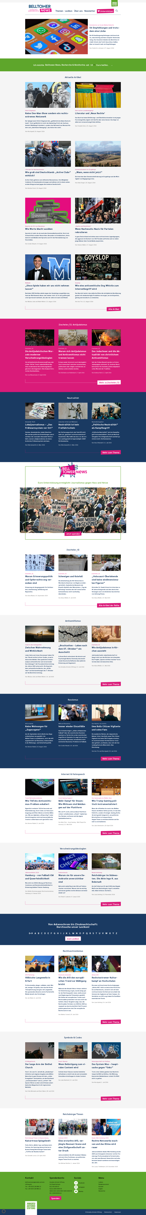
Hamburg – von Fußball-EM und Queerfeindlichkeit (39, 876)
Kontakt (101, 1186)
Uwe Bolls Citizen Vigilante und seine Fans (106, 727)
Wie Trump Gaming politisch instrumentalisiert (104, 801)
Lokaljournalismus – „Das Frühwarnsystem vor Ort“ (39, 425)
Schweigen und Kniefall (70, 575)
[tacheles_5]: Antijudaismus (73, 324)
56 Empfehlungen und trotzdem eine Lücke (104, 28)
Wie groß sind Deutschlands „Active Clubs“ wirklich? (48, 173)
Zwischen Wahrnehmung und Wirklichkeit (38, 648)
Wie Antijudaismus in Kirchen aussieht (105, 648)
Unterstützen (106, 11)
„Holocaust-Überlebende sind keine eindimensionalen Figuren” (105, 578)
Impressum (117, 1212)
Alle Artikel (113, 309)
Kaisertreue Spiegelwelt (38, 1139)
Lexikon (68, 10)
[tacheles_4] (73, 549)
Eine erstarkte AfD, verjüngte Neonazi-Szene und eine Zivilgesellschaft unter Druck (72, 1144)
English (101, 1189)
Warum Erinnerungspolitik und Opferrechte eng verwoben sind (39, 578)
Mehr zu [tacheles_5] (109, 382)
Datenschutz (108, 1212)
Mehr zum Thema (110, 452)
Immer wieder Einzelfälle (71, 725)
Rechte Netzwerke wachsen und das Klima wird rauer (105, 1143)
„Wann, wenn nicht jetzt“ (88, 171)
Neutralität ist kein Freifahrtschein (68, 425)
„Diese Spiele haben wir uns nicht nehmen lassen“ (47, 286)
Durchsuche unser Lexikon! (73, 926)
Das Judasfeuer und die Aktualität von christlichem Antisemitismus (106, 353)
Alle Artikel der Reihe (109, 605)
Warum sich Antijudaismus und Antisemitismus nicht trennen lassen (72, 353)
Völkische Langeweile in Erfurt (37, 978)
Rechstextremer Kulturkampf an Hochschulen (104, 978)
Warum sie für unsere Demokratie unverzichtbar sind (71, 877)
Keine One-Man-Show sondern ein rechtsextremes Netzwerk (47, 114)
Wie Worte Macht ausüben (39, 227)
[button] (3, 1211)
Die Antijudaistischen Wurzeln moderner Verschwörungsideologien (39, 353)
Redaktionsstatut (104, 1184)
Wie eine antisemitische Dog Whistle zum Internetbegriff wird (97, 286)
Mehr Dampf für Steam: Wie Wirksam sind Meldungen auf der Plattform (72, 803)
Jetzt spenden (73, 533)
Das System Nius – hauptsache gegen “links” (105, 1064)
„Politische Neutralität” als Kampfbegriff (105, 425)
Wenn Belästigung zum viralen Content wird (72, 1064)
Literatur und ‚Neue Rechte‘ (90, 112)
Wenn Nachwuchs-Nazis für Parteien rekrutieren (94, 229)
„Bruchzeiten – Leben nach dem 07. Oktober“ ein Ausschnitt (72, 648)
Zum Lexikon (73, 938)
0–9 (31, 933)
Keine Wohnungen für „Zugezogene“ (36, 727)
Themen (59, 10)
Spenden (55, 1198)
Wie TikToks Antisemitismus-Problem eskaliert (38, 801)
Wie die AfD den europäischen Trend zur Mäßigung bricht (72, 979)
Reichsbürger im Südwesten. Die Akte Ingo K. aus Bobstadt (105, 877)
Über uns (78, 10)
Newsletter (89, 10)
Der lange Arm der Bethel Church (38, 1064)
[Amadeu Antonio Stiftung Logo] (31, 1206)
